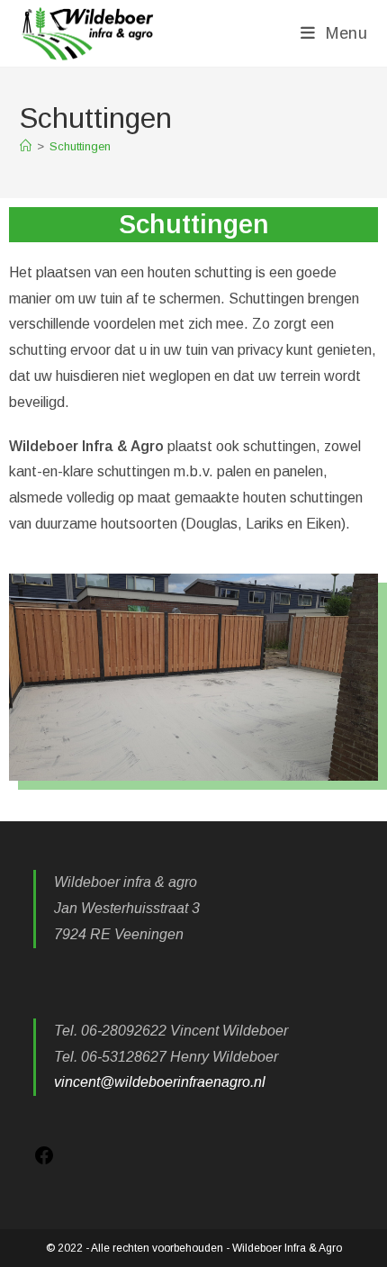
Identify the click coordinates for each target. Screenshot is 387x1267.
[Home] (26, 146)
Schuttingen (80, 146)
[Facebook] (44, 1161)
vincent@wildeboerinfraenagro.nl (160, 1082)
